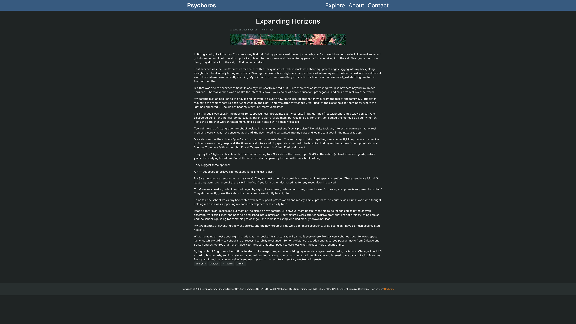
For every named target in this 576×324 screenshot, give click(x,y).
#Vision (214, 263)
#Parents (201, 263)
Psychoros (201, 5)
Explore (335, 5)
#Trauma (228, 263)
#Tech (240, 263)
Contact (378, 5)
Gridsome (389, 289)
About (356, 5)
